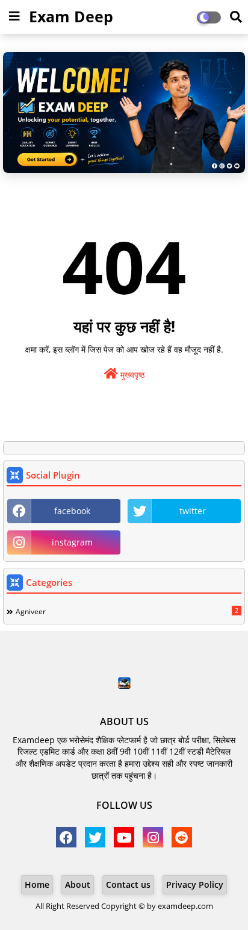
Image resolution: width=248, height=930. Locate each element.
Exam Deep (71, 16)
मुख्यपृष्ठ (131, 374)
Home (37, 884)
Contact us (128, 884)
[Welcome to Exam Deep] (124, 112)
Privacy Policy (194, 884)
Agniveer (127, 611)
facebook (72, 511)
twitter (192, 511)
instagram (72, 542)
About (77, 884)
